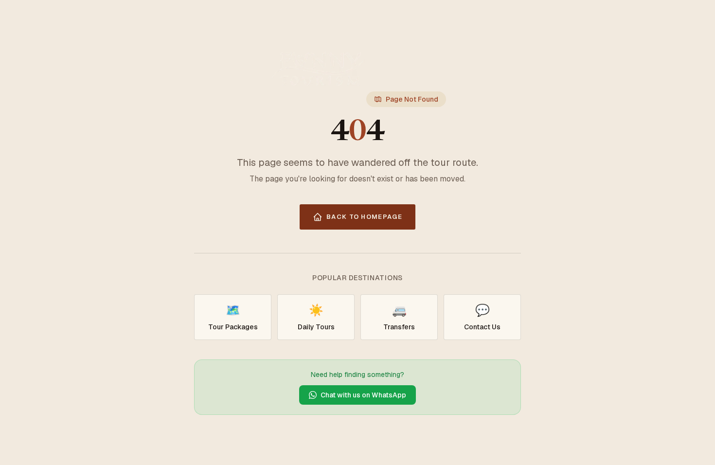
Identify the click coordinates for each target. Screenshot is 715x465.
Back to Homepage (364, 217)
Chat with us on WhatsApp (363, 395)
